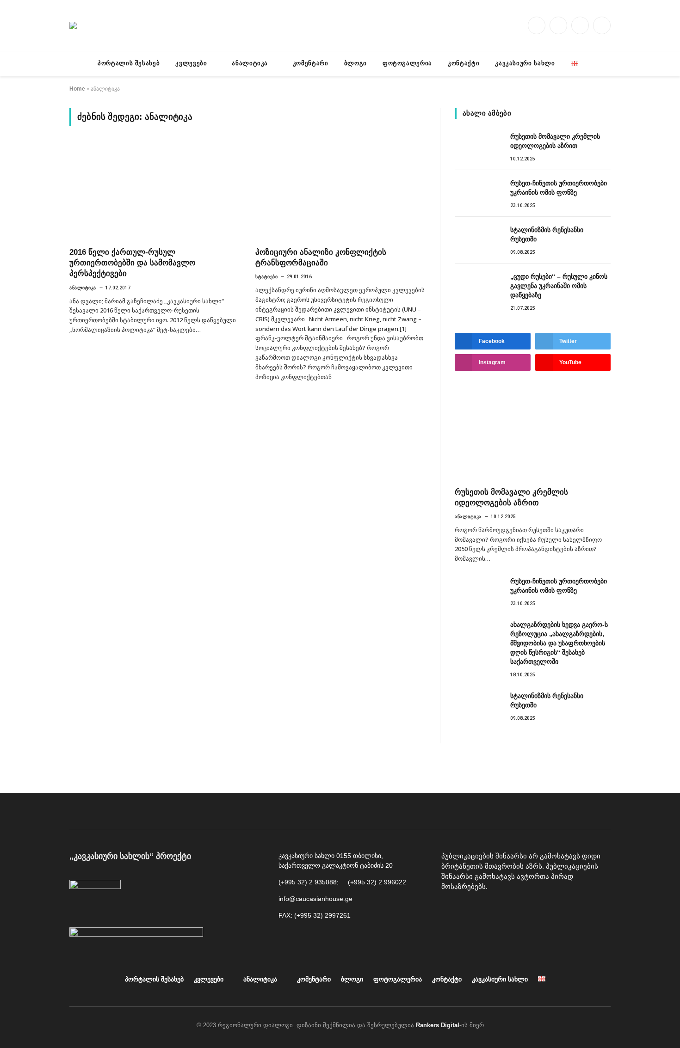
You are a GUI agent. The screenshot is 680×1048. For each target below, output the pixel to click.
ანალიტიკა (250, 63)
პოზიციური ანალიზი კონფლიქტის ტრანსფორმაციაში (320, 257)
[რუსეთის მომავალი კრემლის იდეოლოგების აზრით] (478, 146)
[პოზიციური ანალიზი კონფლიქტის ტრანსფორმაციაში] (340, 191)
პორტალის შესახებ (129, 63)
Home (77, 89)
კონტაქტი (463, 63)
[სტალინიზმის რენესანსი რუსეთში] (478, 240)
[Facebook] (450, 910)
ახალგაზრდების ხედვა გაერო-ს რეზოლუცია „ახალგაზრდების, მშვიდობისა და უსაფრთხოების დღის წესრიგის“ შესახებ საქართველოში (559, 643)
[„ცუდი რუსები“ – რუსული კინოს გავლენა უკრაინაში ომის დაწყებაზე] (478, 286)
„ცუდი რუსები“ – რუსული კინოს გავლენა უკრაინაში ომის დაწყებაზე (558, 286)
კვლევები (191, 63)
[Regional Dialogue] (73, 25)
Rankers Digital (437, 1025)
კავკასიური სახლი (525, 63)
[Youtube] (471, 910)
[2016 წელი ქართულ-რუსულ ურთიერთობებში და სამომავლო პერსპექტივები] (154, 191)
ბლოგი (355, 63)
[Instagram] (492, 910)
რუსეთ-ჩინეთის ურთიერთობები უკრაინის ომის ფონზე (558, 187)
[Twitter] (513, 910)
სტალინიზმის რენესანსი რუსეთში (546, 234)
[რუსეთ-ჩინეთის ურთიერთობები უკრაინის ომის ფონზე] (478, 193)
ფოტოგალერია (407, 63)
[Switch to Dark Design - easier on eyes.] (74, 63)
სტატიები (266, 276)
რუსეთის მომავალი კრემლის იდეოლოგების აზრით (555, 141)
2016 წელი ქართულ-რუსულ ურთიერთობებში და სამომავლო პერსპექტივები (132, 263)
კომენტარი (310, 63)
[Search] (607, 63)
